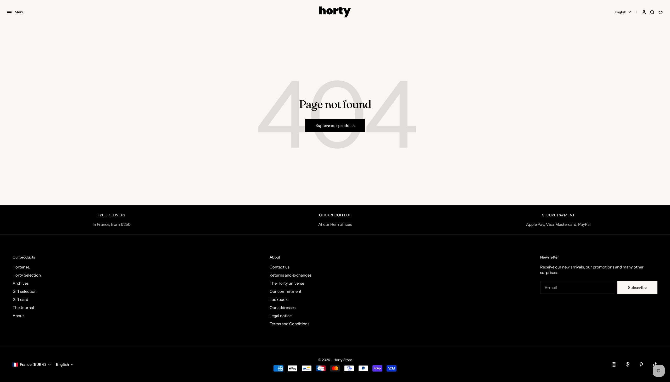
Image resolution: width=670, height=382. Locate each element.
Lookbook (279, 299)
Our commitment (286, 291)
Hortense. (21, 267)
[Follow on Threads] (627, 364)
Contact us (279, 267)
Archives (21, 283)
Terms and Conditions (289, 323)
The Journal (23, 307)
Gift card (20, 299)
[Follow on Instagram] (614, 364)
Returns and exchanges (290, 275)
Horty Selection (27, 275)
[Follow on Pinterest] (641, 364)
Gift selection (25, 291)
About (18, 315)
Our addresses (282, 307)
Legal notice (281, 315)
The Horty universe (287, 283)
